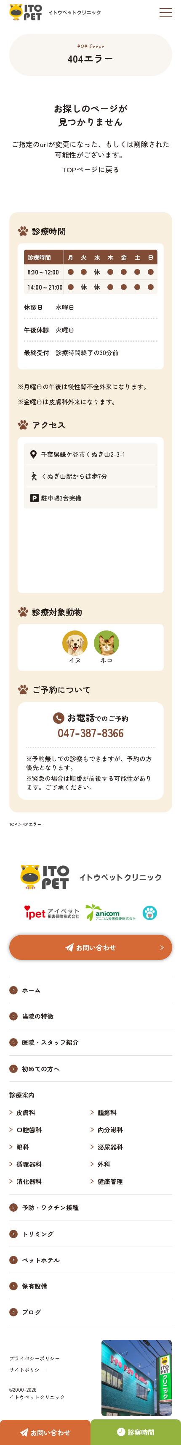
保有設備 (34, 1286)
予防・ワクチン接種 (50, 1207)
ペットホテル (41, 1259)
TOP (13, 824)
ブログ (31, 1312)
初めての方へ (41, 1068)
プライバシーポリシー (34, 1358)
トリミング (37, 1233)
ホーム (31, 990)
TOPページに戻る (91, 169)
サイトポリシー (27, 1369)
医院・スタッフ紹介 (50, 1042)
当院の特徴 (37, 1016)
